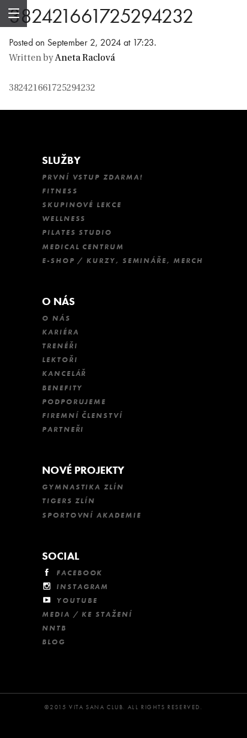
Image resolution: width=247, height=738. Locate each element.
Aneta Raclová (85, 58)
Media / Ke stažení (87, 614)
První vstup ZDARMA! (92, 177)
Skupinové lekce (82, 205)
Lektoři (59, 359)
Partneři (63, 429)
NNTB (54, 628)
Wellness (64, 218)
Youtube (76, 600)
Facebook (79, 573)
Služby (61, 160)
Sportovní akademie (91, 515)
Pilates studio (77, 232)
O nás (58, 301)
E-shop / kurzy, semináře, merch (122, 260)
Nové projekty (83, 470)
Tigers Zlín (68, 501)
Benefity (62, 388)
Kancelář (64, 373)
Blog (53, 642)
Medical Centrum (83, 247)
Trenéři (59, 346)
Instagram (82, 586)
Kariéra (60, 332)
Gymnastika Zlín (83, 487)
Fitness (59, 191)
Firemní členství (82, 415)
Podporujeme (74, 402)
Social (60, 556)
